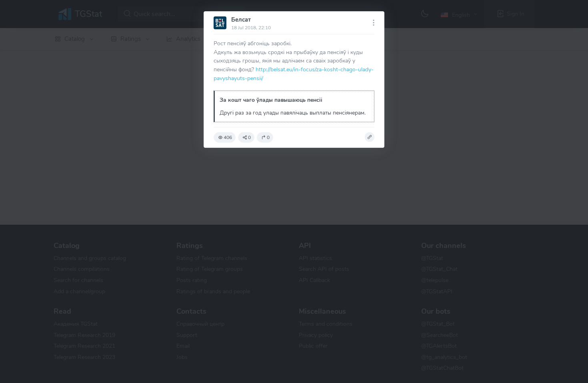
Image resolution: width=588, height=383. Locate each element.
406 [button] (228, 137)
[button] (369, 137)
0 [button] (249, 137)
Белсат (241, 20)
